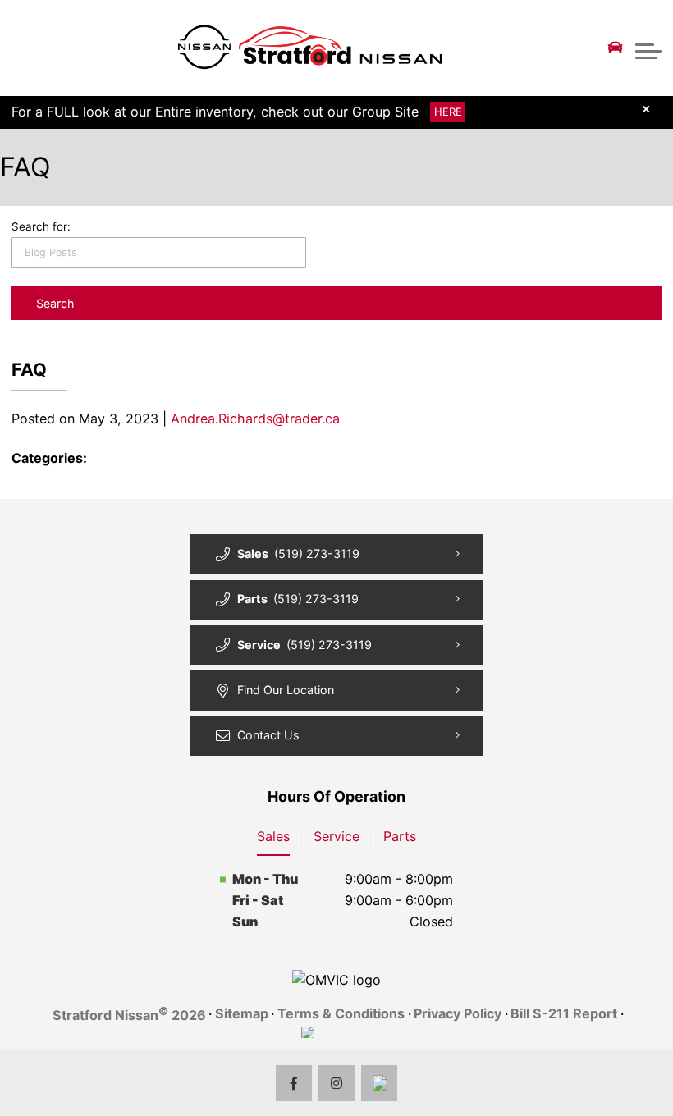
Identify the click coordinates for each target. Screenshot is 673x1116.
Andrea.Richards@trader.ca (255, 418)
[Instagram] (336, 1083)
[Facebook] (294, 1083)
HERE (448, 112)
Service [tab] (336, 836)
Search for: (41, 226)
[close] (646, 109)
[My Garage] (615, 47)
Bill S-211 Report (563, 1013)
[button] (648, 47)
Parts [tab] (399, 836)
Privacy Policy (457, 1013)
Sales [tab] (273, 836)
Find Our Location (285, 690)
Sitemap (241, 1013)
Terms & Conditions (341, 1013)
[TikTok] (379, 1083)
